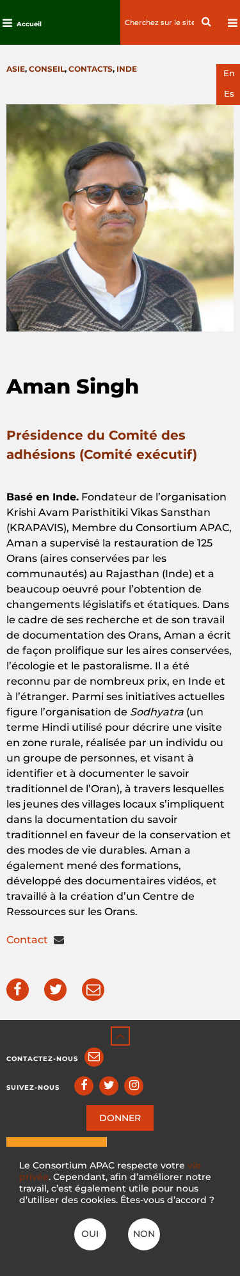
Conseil (47, 69)
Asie (15, 69)
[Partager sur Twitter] (55, 989)
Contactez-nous (42, 1059)
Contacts (90, 69)
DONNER (120, 1118)
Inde (126, 69)
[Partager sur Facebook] (17, 989)
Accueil (29, 24)
